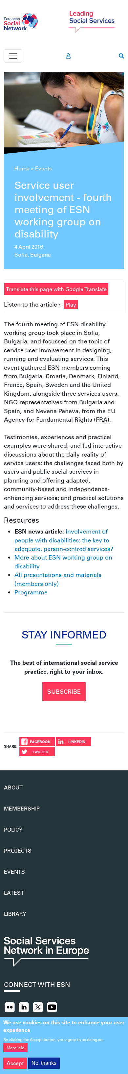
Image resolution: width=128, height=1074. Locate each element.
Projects (18, 850)
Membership (22, 808)
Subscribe (64, 691)
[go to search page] (121, 56)
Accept (15, 1063)
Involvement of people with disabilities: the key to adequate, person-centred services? (63, 540)
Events (43, 168)
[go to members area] (68, 56)
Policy (13, 829)
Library (15, 913)
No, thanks (44, 1063)
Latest (14, 892)
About (13, 787)
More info (15, 1047)
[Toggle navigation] (13, 55)
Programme (31, 592)
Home (22, 168)
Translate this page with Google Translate (56, 289)
